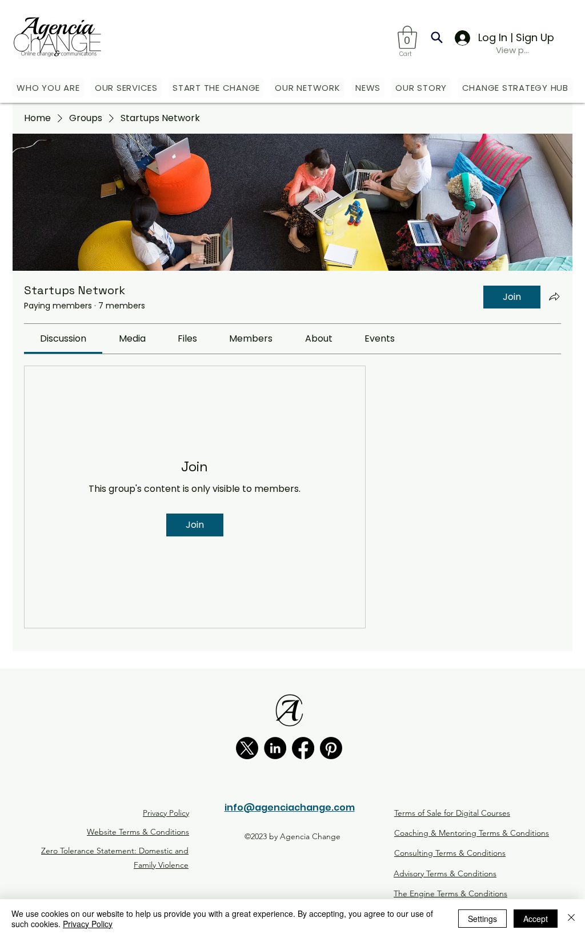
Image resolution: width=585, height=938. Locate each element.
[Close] (571, 918)
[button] (407, 37)
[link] (63, 338)
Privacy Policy (88, 923)
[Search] (437, 37)
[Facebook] (303, 748)
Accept (535, 918)
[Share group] (554, 296)
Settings (482, 918)
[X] (247, 748)
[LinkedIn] (275, 748)
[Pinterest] (331, 748)
